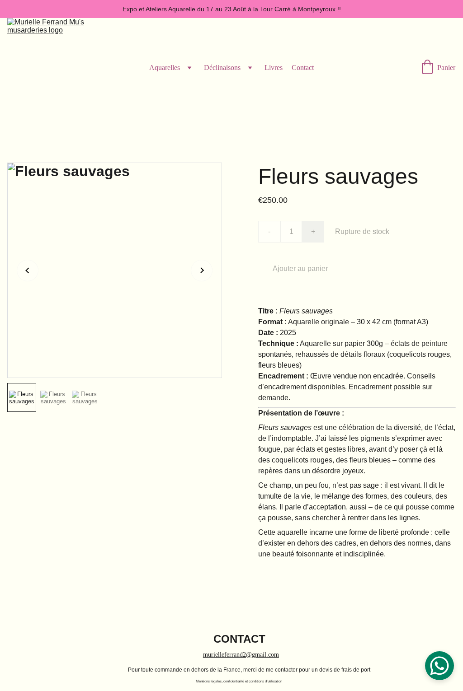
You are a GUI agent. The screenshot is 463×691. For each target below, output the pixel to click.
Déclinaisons (222, 67)
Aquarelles (164, 67)
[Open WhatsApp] (439, 665)
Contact (303, 67)
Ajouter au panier (300, 268)
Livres (274, 67)
